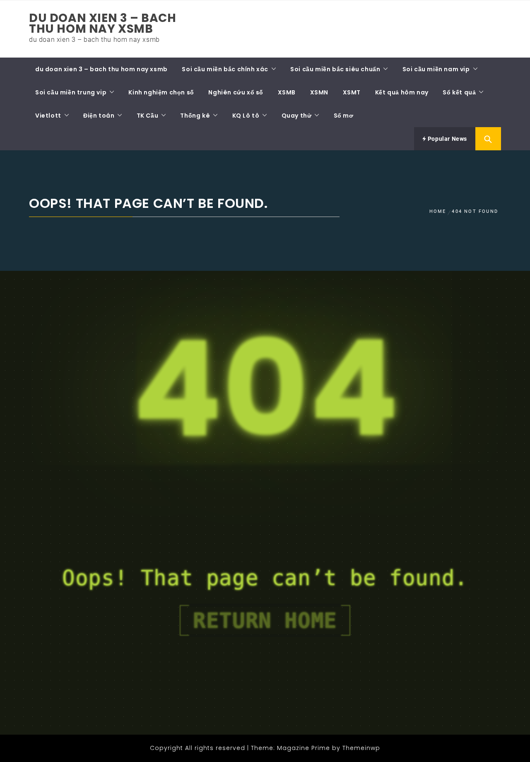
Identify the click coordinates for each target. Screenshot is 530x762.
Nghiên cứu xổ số (235, 92)
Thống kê (195, 115)
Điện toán (98, 115)
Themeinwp (361, 748)
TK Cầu (148, 115)
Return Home (265, 620)
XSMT (352, 92)
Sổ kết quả (459, 92)
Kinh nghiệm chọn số (161, 92)
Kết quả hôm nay (402, 92)
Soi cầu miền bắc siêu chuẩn (335, 69)
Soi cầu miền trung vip (70, 92)
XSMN (319, 92)
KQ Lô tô (246, 115)
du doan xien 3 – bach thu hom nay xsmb (102, 23)
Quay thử (297, 115)
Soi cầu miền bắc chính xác (225, 69)
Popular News (446, 138)
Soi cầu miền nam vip (436, 69)
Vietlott (48, 115)
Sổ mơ (344, 115)
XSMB (287, 92)
